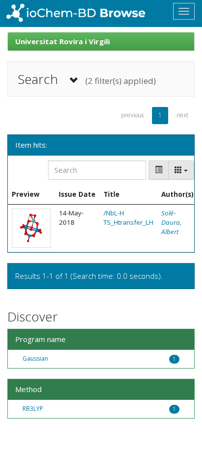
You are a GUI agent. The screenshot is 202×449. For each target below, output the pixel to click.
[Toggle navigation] (184, 11)
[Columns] (181, 170)
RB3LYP (33, 408)
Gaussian (35, 358)
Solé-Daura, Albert (171, 222)
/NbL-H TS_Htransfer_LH (128, 218)
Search (87, 79)
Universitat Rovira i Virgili (62, 41)
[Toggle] (159, 170)
